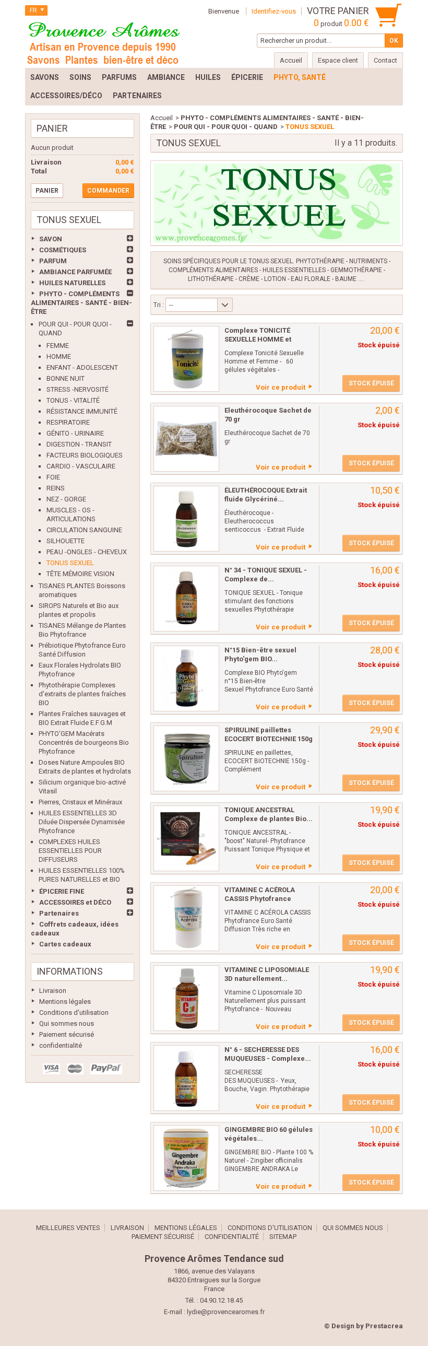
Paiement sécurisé (66, 1034)
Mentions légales (65, 1001)
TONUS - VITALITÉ (73, 400)
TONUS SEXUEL (70, 563)
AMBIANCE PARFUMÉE (75, 272)
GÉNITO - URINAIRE (75, 433)
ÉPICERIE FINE (61, 891)
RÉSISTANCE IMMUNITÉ (81, 411)
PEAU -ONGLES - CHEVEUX (86, 552)
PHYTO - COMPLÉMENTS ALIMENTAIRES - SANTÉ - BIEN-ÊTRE (81, 302)
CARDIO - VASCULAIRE (80, 466)
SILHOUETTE (65, 541)
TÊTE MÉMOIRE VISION (80, 574)
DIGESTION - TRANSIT (79, 444)
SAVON (50, 239)
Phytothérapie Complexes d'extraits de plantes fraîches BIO (82, 694)
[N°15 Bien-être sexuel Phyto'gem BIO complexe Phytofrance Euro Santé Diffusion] (186, 678)
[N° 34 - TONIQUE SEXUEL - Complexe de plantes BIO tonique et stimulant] (186, 598)
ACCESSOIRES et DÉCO (75, 902)
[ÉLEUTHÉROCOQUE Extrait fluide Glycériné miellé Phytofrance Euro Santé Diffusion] (186, 519)
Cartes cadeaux (65, 944)
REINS (55, 488)
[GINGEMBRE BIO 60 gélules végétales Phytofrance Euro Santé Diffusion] (186, 1158)
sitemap (282, 1236)
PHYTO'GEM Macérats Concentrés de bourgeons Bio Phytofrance (84, 742)
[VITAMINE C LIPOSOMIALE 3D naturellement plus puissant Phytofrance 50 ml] (186, 998)
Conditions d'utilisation (74, 1012)
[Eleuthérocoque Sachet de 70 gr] (186, 439)
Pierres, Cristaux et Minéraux (80, 802)
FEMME (57, 345)
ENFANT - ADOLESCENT (82, 367)
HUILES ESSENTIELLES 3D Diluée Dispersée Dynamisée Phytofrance (82, 822)
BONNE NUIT (65, 378)
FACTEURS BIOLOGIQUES (84, 455)
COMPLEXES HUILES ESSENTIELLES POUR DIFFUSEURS (70, 850)
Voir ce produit (280, 387)
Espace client (338, 60)
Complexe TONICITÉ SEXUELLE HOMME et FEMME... (257, 339)
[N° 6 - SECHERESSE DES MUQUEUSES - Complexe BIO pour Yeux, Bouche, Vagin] (186, 1078)
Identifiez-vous (274, 11)
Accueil (161, 118)
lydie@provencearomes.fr (226, 1312)
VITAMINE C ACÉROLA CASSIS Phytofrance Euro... (259, 898)
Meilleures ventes (68, 1228)
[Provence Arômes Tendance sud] (103, 42)
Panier (52, 128)
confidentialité (60, 1045)
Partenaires (59, 913)
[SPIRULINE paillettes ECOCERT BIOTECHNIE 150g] (186, 758)
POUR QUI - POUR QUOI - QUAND (226, 127)
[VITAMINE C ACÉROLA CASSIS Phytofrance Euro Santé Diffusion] (186, 918)
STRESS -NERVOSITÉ (77, 389)
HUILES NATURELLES (72, 283)
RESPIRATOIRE (68, 422)
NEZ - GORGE (66, 499)
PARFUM (53, 261)
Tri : (158, 305)
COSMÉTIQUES (62, 250)
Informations (70, 971)
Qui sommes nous (66, 1023)
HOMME (58, 356)
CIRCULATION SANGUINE (84, 530)
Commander (108, 190)
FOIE (53, 477)
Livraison (52, 990)
